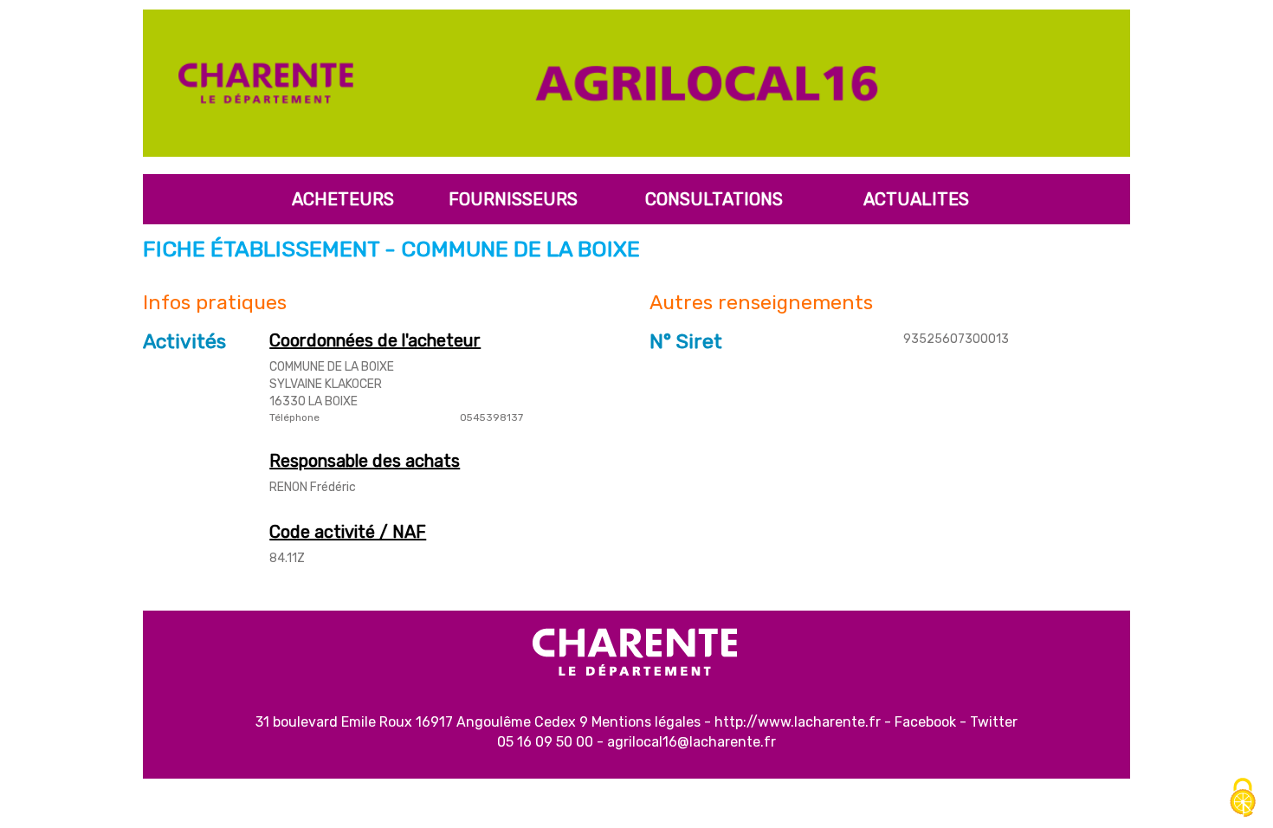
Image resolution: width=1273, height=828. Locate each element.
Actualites (916, 199)
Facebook (925, 722)
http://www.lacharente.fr (797, 722)
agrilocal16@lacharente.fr (691, 742)
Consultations (714, 199)
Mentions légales (646, 722)
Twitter (994, 722)
